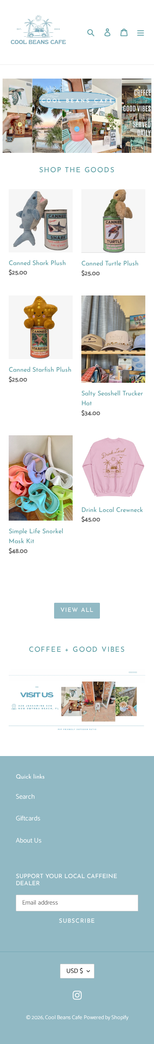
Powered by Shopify (106, 1017)
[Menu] (140, 32)
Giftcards (28, 818)
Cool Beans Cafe (63, 1017)
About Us (28, 840)
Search (25, 796)
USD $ (74, 971)
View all (77, 610)
